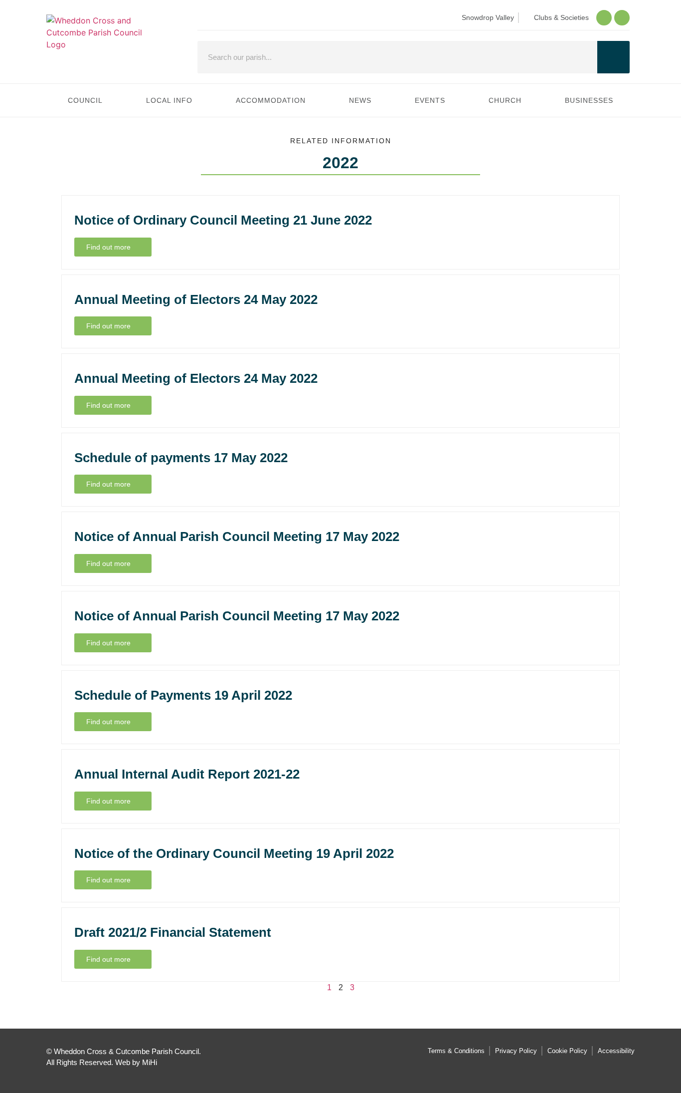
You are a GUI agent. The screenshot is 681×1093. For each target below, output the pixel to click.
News (360, 100)
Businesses (589, 100)
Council (85, 100)
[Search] (613, 57)
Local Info (169, 100)
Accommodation (271, 100)
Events (430, 100)
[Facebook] (604, 17)
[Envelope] (622, 17)
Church (505, 100)
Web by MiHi (136, 1062)
